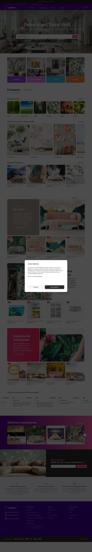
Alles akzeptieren (54, 287)
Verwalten (35, 287)
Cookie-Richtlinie (38, 276)
